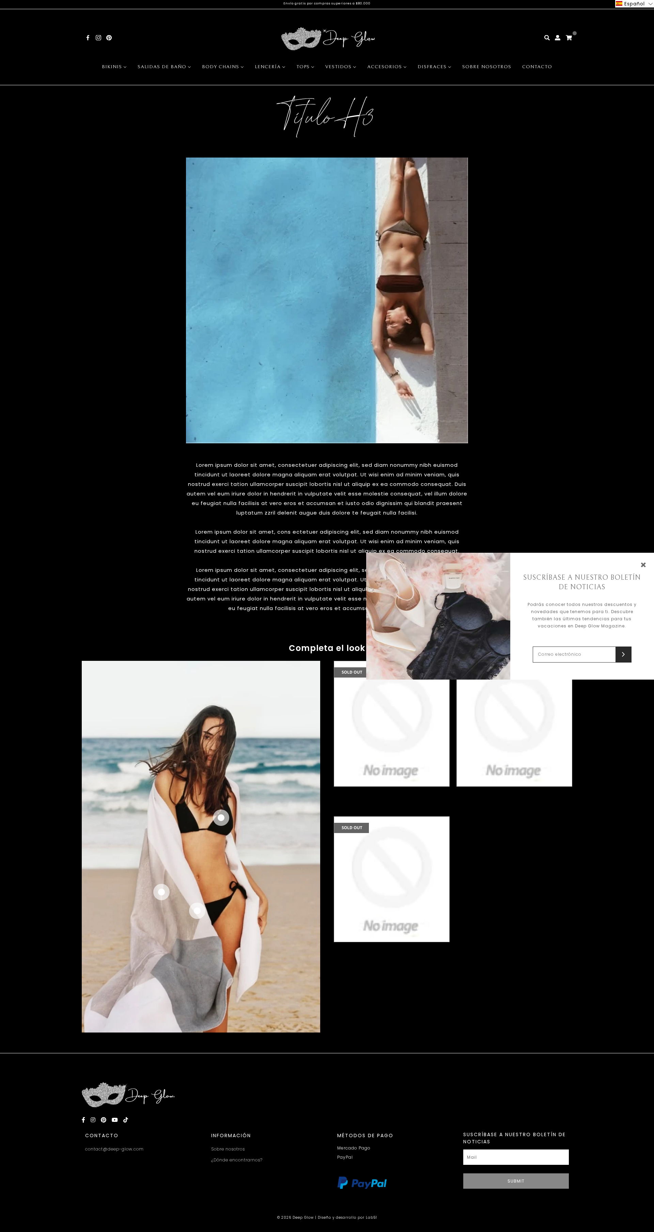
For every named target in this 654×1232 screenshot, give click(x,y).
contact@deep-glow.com (114, 1149)
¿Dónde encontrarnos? (237, 1160)
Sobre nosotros (228, 1149)
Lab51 (371, 1217)
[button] (634, 4)
